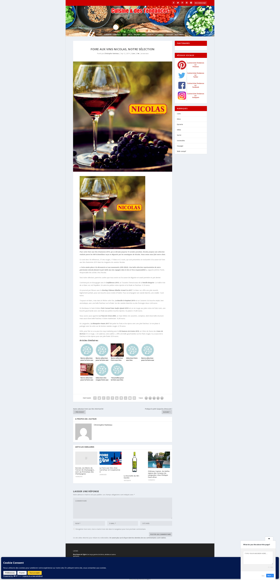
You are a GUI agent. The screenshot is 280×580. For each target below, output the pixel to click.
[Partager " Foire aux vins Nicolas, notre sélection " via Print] (134, 398)
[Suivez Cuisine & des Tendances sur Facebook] (191, 90)
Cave (124, 34)
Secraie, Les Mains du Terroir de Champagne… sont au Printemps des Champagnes (85, 471)
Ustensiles (159, 34)
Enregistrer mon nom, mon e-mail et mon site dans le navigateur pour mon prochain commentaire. (111, 529)
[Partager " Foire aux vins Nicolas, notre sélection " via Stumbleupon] (125, 398)
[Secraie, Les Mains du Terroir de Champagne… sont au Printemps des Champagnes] (86, 458)
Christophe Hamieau (111, 53)
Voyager (169, 34)
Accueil (99, 34)
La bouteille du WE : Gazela (132, 477)
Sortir (150, 34)
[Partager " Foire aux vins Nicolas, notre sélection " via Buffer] (121, 398)
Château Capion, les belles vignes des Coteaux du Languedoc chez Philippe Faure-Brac (159, 474)
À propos (107, 34)
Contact (116, 34)
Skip (263, 575)
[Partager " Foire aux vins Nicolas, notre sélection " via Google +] (104, 398)
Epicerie (137, 34)
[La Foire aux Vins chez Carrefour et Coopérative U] (111, 458)
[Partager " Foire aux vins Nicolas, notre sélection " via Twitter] (99, 398)
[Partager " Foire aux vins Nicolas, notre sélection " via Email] (130, 398)
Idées (144, 34)
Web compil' (179, 34)
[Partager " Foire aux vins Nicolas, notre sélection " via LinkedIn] (117, 398)
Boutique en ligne (80, 554)
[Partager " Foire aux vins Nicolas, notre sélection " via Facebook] (95, 398)
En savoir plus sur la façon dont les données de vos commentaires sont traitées (137, 538)
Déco (130, 34)
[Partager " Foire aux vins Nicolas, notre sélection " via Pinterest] (112, 398)
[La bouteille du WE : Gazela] (135, 462)
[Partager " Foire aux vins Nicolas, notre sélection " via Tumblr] (108, 398)
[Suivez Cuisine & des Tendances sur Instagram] (191, 100)
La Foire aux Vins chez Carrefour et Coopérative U (110, 470)
